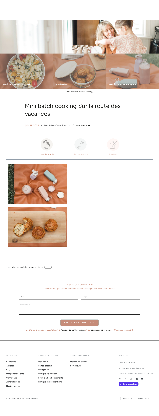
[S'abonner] (151, 362)
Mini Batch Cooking (83, 91)
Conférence (11, 378)
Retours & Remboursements (50, 378)
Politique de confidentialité (73, 330)
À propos (10, 366)
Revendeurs (75, 366)
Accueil (69, 91)
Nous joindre (43, 370)
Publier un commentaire (79, 323)
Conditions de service (100, 330)
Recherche (11, 361)
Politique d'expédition (47, 374)
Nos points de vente (15, 374)
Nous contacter (13, 386)
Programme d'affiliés (79, 361)
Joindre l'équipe (13, 382)
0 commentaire (81, 125)
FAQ (8, 370)
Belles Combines (18, 398)
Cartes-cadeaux (45, 366)
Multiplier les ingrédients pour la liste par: (26, 267)
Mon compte (44, 361)
